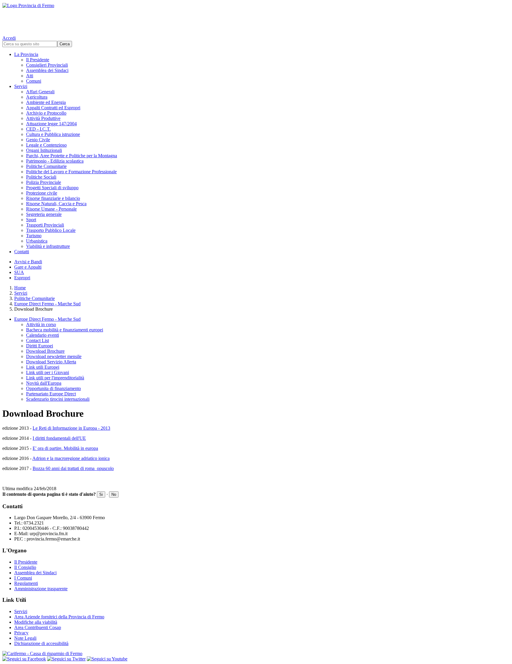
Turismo (33, 235)
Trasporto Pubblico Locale (51, 230)
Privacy (21, 632)
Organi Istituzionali (44, 150)
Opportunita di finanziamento (53, 388)
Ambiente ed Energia (46, 102)
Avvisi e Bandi (28, 261)
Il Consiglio (25, 567)
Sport (31, 219)
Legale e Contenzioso (46, 144)
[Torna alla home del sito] (256, 18)
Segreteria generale (44, 214)
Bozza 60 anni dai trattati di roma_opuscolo (73, 468)
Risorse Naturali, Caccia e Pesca (56, 203)
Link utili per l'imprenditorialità (55, 377)
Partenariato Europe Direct (51, 393)
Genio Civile (38, 139)
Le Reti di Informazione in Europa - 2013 (71, 428)
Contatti (21, 251)
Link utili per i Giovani (47, 372)
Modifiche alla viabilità (35, 622)
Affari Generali (40, 91)
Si (101, 494)
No (113, 494)
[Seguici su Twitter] (66, 658)
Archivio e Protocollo (46, 113)
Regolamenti (26, 583)
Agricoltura (36, 97)
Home (20, 287)
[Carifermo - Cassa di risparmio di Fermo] (256, 653)
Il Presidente (37, 59)
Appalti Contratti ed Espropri (53, 107)
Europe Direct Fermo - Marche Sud (47, 303)
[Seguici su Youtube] (107, 658)
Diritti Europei (39, 345)
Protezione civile (41, 192)
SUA (19, 272)
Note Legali (25, 638)
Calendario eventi (42, 335)
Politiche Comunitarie (46, 166)
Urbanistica (36, 240)
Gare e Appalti (27, 267)
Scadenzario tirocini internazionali (57, 399)
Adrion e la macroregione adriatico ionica (71, 458)
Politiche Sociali (41, 176)
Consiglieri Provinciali (47, 65)
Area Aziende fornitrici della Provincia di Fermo (59, 616)
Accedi (9, 38)
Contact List (37, 340)
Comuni (33, 81)
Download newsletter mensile (53, 356)
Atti (29, 75)
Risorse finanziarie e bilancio (53, 198)
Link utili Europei (42, 367)
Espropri (22, 277)
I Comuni (23, 577)
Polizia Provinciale (43, 182)
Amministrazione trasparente (41, 588)
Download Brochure (45, 351)
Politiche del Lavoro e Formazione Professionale (71, 171)
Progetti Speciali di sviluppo (52, 187)
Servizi (20, 86)
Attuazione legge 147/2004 (51, 123)
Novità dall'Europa (43, 383)
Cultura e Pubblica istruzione (53, 134)
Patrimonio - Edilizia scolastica (55, 160)
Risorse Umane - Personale (51, 208)
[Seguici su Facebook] (24, 658)
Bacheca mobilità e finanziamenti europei (64, 329)
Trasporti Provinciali (45, 224)
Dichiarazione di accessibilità (41, 643)
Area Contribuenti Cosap (37, 627)
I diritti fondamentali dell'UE (59, 438)
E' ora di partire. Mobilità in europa (65, 448)
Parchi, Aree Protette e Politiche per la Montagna (71, 155)
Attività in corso (41, 324)
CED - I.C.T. (38, 128)
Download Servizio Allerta (51, 361)
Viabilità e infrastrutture (48, 246)
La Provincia (26, 54)
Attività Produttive (43, 118)
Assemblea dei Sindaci (47, 70)
